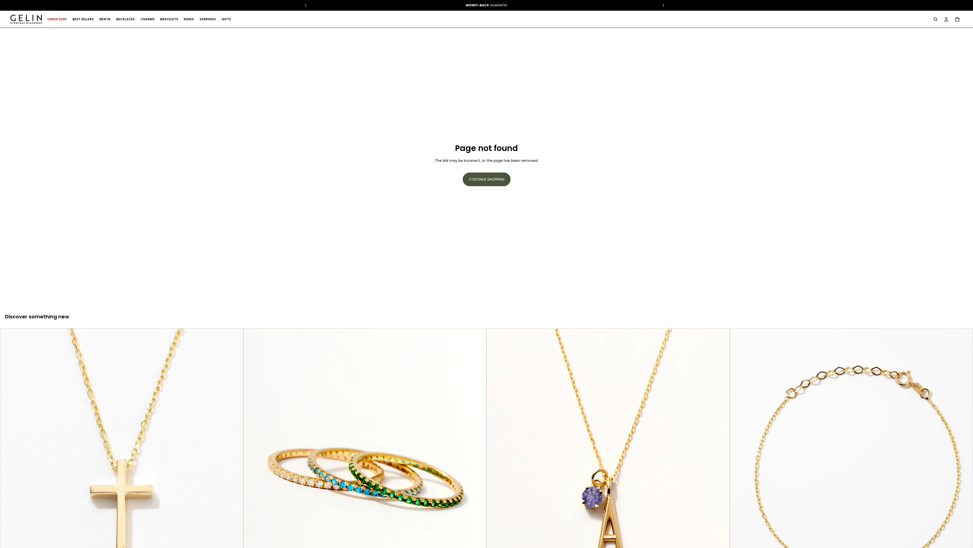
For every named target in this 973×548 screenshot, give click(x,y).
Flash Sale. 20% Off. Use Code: (486, 5)
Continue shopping (486, 179)
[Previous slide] (7, 480)
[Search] (935, 19)
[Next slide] (235, 480)
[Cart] (957, 19)
